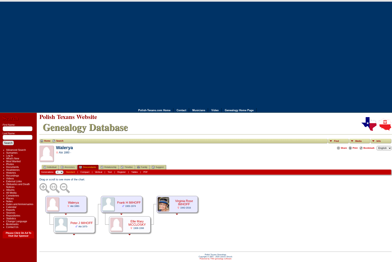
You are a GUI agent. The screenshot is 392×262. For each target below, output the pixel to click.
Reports (10, 210)
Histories (11, 172)
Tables (134, 172)
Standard (70, 172)
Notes (9, 201)
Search (10, 118)
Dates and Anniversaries (19, 204)
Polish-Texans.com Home (154, 110)
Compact (84, 172)
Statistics (11, 218)
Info (378, 141)
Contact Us (12, 227)
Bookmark (368, 148)
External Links (14, 181)
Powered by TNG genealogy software (216, 259)
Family (144, 167)
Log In (9, 155)
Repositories (13, 215)
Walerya (73, 202)
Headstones (13, 170)
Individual (51, 167)
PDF (145, 172)
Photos (10, 164)
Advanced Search (16, 150)
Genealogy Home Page (239, 110)
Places (10, 198)
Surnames (12, 152)
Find (336, 141)
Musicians (198, 110)
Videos (10, 178)
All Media (11, 192)
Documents (12, 167)
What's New (12, 158)
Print (355, 148)
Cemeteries (12, 195)
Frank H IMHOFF (129, 202)
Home (47, 141)
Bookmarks (12, 224)
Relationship (110, 167)
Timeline (129, 167)
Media (358, 141)
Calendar (11, 207)
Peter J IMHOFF (81, 223)
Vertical (98, 172)
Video (215, 110)
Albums (10, 190)
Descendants (89, 167)
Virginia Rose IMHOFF (184, 202)
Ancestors (70, 167)
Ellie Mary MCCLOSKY (137, 223)
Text (110, 172)
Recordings (12, 175)
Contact (181, 110)
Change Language (16, 221)
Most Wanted (13, 161)
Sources (10, 212)
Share (344, 148)
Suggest (160, 167)
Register (121, 172)
